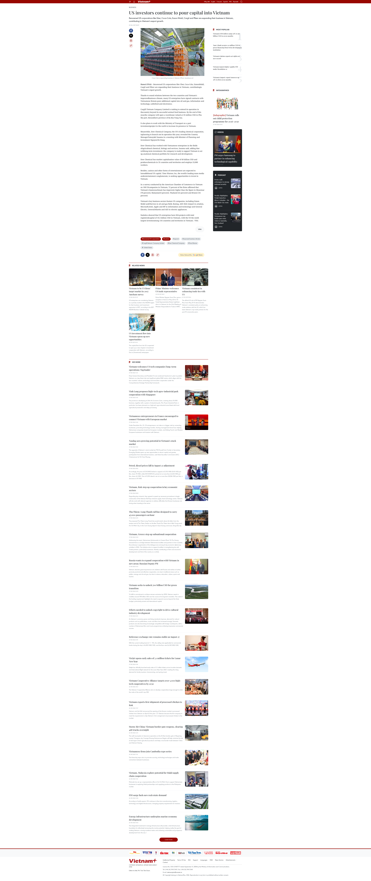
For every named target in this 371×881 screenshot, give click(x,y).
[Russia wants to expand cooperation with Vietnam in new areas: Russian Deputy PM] (196, 566)
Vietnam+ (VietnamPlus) (144, 1)
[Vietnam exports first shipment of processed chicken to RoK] (196, 708)
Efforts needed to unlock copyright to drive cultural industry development (153, 611)
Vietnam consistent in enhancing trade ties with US (193, 291)
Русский (235, 1)
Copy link (131, 46)
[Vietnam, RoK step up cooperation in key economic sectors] (196, 493)
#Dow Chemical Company (176, 243)
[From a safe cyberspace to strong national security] (236, 183)
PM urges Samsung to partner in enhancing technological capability (225, 158)
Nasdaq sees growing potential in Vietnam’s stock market (152, 442)
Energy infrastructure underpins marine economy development (153, 818)
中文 (230, 1)
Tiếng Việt (207, 2)
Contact (165, 862)
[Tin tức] (164, 853)
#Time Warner (192, 243)
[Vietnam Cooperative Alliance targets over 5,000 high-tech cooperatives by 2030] (196, 687)
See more (136, 362)
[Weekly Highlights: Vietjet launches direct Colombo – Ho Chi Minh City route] (236, 199)
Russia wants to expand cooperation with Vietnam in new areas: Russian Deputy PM (154, 562)
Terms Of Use (181, 860)
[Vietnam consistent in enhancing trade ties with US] (195, 277)
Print (131, 41)
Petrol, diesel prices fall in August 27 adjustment (152, 465)
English (213, 2)
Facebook (131, 31)
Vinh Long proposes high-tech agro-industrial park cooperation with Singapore (153, 393)
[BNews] (173, 853)
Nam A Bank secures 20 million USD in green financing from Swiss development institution (227, 47)
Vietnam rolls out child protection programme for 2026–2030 (226, 118)
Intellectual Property (169, 860)
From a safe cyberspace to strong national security (221, 182)
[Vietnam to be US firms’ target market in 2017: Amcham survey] (142, 277)
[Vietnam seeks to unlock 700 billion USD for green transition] (196, 591)
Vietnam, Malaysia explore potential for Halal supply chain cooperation (154, 774)
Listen (220, 188)
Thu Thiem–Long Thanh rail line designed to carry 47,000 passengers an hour (153, 513)
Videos (220, 132)
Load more (168, 839)
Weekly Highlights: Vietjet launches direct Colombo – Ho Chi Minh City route (221, 199)
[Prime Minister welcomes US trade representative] (169, 277)
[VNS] (194, 853)
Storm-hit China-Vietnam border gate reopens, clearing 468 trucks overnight (156, 728)
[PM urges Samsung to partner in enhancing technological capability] (227, 144)
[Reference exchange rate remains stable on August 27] (196, 643)
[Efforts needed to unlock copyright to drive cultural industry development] (196, 616)
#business (166, 239)
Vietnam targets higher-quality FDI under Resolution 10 (225, 68)
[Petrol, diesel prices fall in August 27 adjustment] (196, 471)
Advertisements (230, 860)
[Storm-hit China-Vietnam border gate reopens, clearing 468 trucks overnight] (196, 733)
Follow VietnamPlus (186, 255)
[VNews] (156, 853)
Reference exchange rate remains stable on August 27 (154, 636)
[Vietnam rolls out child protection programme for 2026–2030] (227, 103)
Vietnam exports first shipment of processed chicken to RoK (155, 703)
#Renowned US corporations (151, 239)
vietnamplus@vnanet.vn (174, 872)
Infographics (222, 90)
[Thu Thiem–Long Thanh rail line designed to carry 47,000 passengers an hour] (196, 518)
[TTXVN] (147, 853)
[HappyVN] (135, 853)
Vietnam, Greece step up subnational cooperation (152, 534)
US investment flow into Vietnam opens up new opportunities (140, 336)
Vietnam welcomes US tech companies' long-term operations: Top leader (152, 368)
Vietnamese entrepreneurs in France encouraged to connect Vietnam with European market (153, 418)
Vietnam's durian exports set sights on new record (226, 57)
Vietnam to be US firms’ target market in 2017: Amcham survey (140, 291)
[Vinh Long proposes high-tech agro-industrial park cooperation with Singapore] (196, 397)
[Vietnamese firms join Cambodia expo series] (196, 757)
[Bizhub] (181, 853)
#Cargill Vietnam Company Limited (153, 243)
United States (148, 247)
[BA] (235, 853)
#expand (176, 239)
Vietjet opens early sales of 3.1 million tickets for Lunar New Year (155, 660)
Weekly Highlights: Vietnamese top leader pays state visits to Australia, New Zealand (221, 218)
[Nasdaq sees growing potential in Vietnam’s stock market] (196, 447)
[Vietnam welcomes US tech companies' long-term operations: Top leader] (196, 373)
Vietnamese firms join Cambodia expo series (150, 751)
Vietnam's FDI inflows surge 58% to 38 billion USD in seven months (226, 35)
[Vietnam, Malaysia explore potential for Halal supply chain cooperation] (196, 779)
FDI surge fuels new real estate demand (147, 795)
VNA (211, 860)
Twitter (131, 36)
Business (132, 7)
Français (219, 2)
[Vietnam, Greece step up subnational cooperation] (196, 540)
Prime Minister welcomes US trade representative (167, 290)
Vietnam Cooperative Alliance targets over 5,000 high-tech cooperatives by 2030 (155, 682)
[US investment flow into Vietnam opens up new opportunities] (142, 322)
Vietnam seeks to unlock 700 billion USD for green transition (153, 587)
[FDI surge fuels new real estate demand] (196, 801)
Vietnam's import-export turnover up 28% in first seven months (226, 78)
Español (225, 2)
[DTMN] (222, 853)
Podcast (222, 175)
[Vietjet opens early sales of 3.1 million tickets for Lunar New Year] (196, 664)
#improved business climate (191, 239)
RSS (189, 860)
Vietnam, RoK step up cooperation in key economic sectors (153, 489)
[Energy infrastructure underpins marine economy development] (196, 822)
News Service (219, 860)
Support (195, 860)
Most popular (222, 29)
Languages (203, 860)
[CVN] (208, 853)
